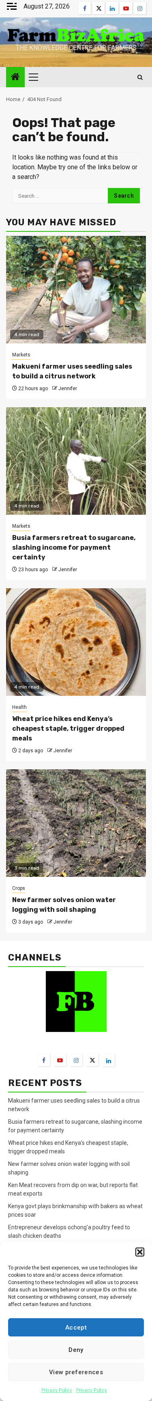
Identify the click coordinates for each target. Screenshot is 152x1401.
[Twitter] (92, 1060)
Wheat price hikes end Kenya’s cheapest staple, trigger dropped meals (68, 728)
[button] (140, 1252)
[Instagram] (76, 1060)
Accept (76, 1327)
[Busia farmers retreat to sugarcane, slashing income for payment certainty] (76, 461)
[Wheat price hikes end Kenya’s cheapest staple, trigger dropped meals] (76, 642)
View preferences (76, 1372)
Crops (18, 888)
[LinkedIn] (109, 1060)
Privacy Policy (56, 1390)
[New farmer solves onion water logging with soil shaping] (76, 823)
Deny (76, 1350)
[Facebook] (44, 1060)
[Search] (140, 77)
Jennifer (67, 388)
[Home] (15, 77)
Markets (21, 355)
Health (19, 707)
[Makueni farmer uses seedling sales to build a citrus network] (76, 289)
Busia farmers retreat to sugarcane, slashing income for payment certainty (73, 547)
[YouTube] (60, 1060)
